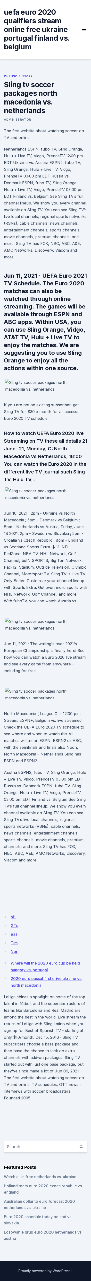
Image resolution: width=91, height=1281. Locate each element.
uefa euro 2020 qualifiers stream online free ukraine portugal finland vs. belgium (36, 29)
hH (13, 916)
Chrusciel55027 (18, 76)
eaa (14, 934)
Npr (14, 951)
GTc (14, 925)
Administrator (17, 119)
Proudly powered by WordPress (44, 1271)
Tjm (14, 942)
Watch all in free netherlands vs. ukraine (40, 1176)
